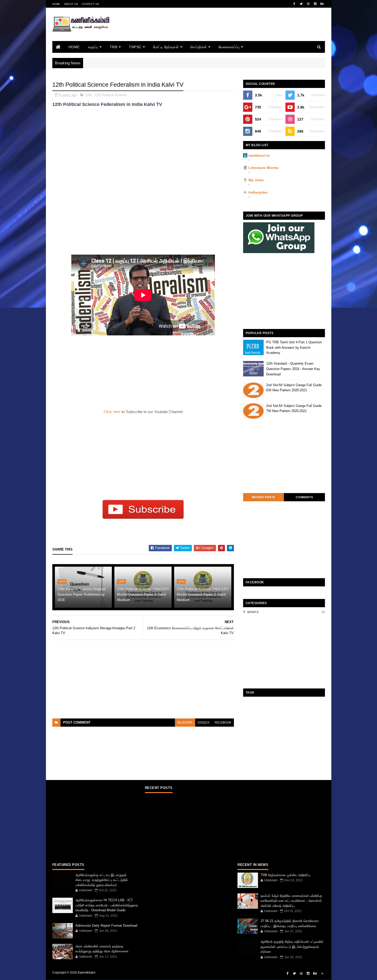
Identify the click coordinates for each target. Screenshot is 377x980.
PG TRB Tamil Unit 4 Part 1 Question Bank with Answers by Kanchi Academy (294, 347)
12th (88, 95)
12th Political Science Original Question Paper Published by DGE (81, 594)
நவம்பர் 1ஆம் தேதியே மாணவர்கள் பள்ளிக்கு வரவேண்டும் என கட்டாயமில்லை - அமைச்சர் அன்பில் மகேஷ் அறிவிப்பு (291, 901)
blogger (185, 722)
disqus (204, 722)
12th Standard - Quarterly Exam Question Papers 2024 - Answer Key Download (293, 369)
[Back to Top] (322, 973)
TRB (113, 47)
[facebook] (294, 4)
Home (56, 4)
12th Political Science (110, 95)
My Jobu (256, 180)
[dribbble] (308, 4)
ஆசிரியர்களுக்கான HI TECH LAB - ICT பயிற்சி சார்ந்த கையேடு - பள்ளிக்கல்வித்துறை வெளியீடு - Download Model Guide (106, 905)
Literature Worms (264, 168)
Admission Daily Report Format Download (106, 925)
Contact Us (90, 4)
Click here (113, 411)
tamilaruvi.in (259, 155)
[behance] (322, 4)
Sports (253, 612)
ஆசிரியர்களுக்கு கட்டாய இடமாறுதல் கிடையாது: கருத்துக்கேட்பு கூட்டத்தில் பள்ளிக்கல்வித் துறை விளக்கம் (101, 880)
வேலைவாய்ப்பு (229, 47)
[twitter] (301, 4)
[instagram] (315, 4)
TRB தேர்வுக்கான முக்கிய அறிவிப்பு (285, 875)
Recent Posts (263, 497)
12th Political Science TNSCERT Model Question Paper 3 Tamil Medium (143, 594)
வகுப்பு (93, 47)
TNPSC (135, 47)
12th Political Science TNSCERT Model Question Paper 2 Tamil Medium (203, 594)
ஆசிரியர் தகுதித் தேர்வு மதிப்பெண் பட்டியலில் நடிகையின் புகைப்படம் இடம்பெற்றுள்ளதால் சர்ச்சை (292, 947)
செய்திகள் (198, 47)
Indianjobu (258, 192)
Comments (304, 497)
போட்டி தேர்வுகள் (166, 47)
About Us (71, 4)
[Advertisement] (231, 31)
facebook (223, 722)
